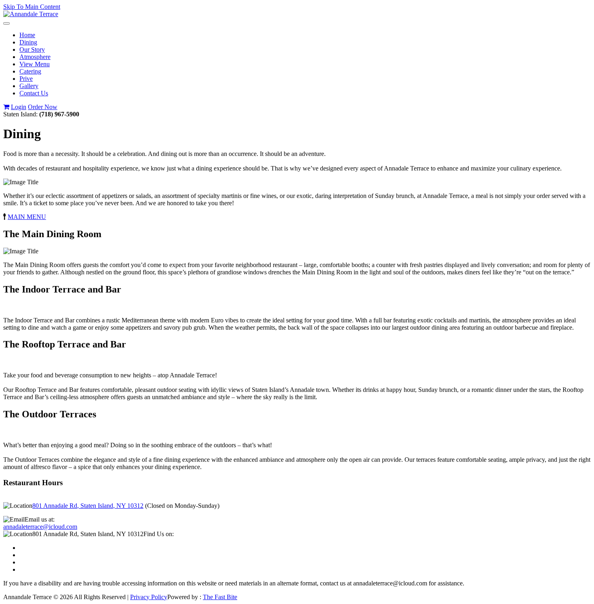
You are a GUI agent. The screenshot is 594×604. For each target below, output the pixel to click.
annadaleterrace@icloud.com (40, 526)
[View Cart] (6, 106)
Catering (30, 71)
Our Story (32, 49)
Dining (28, 42)
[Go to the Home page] (30, 14)
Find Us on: (158, 533)
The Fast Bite (220, 596)
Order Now (42, 106)
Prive (26, 78)
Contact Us (33, 93)
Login (18, 106)
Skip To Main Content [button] (31, 6)
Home (27, 35)
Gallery (28, 85)
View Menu (34, 64)
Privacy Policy (148, 596)
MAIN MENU (27, 216)
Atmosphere (35, 56)
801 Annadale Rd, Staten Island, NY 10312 (87, 505)
